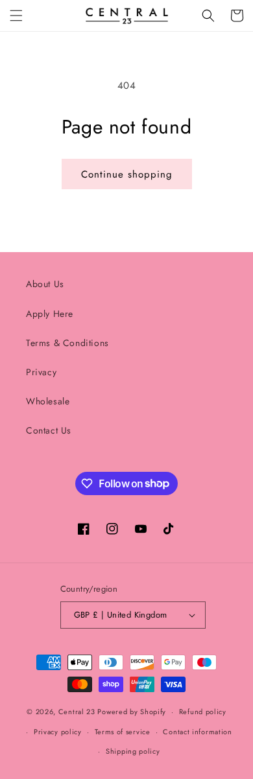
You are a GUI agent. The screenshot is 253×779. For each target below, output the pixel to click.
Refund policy (202, 711)
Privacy (41, 372)
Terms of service (123, 732)
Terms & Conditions (67, 342)
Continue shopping (127, 174)
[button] (16, 15)
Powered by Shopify (131, 711)
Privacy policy (58, 732)
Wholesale (47, 401)
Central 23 (76, 711)
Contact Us (48, 430)
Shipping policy (133, 751)
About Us (45, 283)
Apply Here (49, 313)
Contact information (197, 732)
